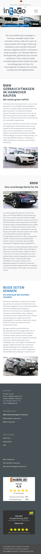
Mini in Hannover (8, 459)
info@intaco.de (12, 403)
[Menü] (35, 11)
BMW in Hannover (9, 422)
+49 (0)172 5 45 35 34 (14, 399)
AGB (4, 445)
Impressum (6, 438)
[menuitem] (21, 1)
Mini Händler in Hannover (11, 463)
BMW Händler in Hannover (12, 418)
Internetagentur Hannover (11, 551)
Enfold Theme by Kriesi (26, 551)
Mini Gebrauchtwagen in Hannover (14, 466)
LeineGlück (25, 549)
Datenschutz (7, 442)
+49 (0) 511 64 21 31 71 (24, 5)
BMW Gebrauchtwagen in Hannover (15, 415)
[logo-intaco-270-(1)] (17, 11)
